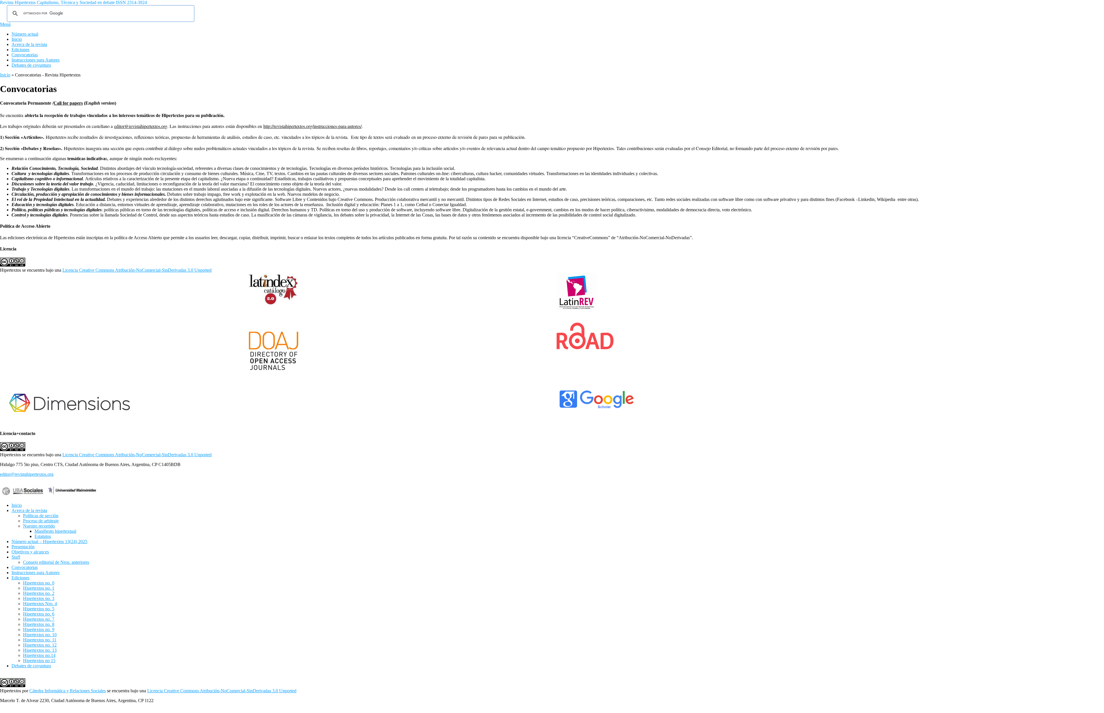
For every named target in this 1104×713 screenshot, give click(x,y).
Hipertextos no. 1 (38, 588)
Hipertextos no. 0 (38, 582)
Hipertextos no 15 (39, 660)
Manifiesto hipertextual (55, 531)
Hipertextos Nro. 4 (40, 603)
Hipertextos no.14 (39, 655)
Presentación (23, 546)
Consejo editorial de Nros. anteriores (56, 562)
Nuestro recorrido (39, 526)
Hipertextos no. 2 (38, 593)
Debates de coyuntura (31, 65)
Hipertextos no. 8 (38, 624)
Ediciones (20, 49)
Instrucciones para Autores (36, 59)
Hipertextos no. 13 (40, 650)
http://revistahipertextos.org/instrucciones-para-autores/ (312, 126)
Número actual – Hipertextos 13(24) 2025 (49, 541)
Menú (5, 24)
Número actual (25, 34)
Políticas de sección (40, 515)
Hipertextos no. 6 (38, 614)
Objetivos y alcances (30, 551)
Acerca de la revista (29, 44)
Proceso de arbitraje (41, 520)
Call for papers (68, 103)
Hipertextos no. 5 (38, 608)
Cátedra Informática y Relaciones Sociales (67, 690)
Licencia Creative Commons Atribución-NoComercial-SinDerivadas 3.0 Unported (137, 270)
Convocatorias (25, 54)
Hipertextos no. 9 (38, 629)
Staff (16, 557)
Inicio (17, 39)
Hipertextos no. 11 (39, 639)
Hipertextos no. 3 (38, 598)
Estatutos (42, 536)
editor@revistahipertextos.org (140, 126)
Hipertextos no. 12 (40, 645)
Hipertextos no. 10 (40, 634)
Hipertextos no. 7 (38, 619)
